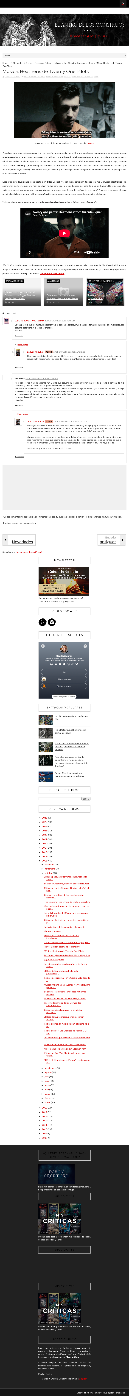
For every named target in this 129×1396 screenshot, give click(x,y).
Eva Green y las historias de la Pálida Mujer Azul (67, 955)
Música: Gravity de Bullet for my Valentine (103, 297)
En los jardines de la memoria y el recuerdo (64, 927)
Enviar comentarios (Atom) (29, 552)
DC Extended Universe (21, 63)
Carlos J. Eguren (35, 352)
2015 (45, 1107)
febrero (49, 1098)
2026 (45, 817)
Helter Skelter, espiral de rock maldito (62, 946)
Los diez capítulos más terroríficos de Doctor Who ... (66, 965)
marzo (48, 1093)
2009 (45, 1133)
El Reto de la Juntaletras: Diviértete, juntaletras (61, 936)
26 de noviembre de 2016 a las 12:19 (70, 421)
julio (47, 1076)
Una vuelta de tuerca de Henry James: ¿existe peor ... (66, 907)
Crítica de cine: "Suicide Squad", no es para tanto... (64, 1054)
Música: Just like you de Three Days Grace (65, 998)
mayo (47, 1085)
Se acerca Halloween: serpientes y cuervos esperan (65, 993)
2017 (45, 856)
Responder (19, 336)
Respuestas (22, 344)
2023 (45, 830)
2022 (45, 834)
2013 (45, 1116)
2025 (45, 822)
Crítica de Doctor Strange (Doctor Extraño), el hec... (66, 889)
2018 (45, 852)
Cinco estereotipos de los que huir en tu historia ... (64, 896)
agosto (48, 1072)
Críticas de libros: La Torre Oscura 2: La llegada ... (67, 979)
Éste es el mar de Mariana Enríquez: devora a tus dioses (62, 297)
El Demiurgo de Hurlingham (29, 321)
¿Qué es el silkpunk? (54, 959)
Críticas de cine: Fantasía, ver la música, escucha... (63, 1011)
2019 (45, 847)
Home (5, 63)
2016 (45, 860)
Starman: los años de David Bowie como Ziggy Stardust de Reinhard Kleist (20, 295)
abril (47, 1089)
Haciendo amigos (52, 931)
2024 (45, 826)
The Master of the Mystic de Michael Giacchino (67, 901)
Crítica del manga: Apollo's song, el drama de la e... (66, 1025)
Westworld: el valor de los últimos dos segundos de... (62, 1004)
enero (48, 1102)
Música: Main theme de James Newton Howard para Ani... (67, 986)
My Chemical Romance (74, 63)
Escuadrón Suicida (43, 63)
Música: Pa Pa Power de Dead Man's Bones (65, 1044)
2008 (45, 1138)
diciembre (50, 864)
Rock (91, 63)
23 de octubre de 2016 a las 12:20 (69, 352)
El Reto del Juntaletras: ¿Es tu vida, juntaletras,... (61, 972)
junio (47, 1081)
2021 (45, 839)
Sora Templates (96, 1392)
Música (58, 63)
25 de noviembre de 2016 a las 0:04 (41, 378)
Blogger (83, 1378)
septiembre (50, 1068)
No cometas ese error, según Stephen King (65, 1048)
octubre (49, 873)
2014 (45, 1112)
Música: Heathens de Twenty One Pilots (64, 951)
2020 (45, 843)
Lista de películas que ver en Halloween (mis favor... (65, 878)
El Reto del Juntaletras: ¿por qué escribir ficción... (64, 1018)
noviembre (50, 868)
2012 (45, 1120)
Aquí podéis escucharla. (52, 273)
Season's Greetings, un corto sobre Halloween (67, 883)
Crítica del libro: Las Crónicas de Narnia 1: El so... (65, 1032)
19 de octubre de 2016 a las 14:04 (60, 321)
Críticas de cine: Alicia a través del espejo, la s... (67, 942)
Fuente (91, 143)
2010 (45, 1129)
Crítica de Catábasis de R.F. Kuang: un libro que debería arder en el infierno (72, 746)
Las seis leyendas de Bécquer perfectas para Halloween (66, 914)
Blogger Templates (115, 1392)
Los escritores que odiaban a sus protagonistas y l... (67, 1039)
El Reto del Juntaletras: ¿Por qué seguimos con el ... (67, 1061)
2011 (45, 1125)
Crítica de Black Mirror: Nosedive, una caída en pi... (66, 921)
